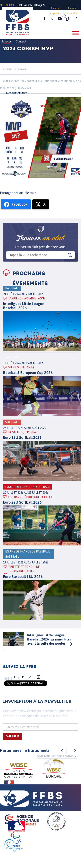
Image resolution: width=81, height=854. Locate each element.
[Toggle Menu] (75, 33)
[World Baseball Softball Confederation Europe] (53, 769)
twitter (52, 18)
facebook (44, 18)
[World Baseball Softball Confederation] (18, 771)
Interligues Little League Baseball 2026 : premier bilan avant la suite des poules (49, 639)
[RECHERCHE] (64, 16)
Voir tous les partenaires (55, 756)
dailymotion (30, 677)
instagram (75, 18)
